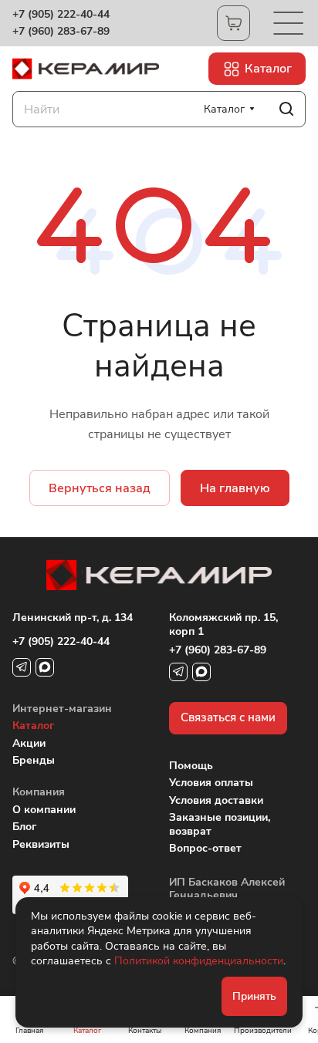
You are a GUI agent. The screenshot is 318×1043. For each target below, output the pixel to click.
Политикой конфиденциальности (198, 961)
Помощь (191, 765)
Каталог (33, 725)
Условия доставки (216, 800)
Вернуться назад (100, 488)
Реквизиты (40, 844)
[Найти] (286, 109)
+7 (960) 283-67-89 (61, 31)
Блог (24, 826)
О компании (44, 809)
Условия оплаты (211, 782)
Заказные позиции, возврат (219, 824)
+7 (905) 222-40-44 (61, 14)
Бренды (33, 760)
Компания (38, 792)
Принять (254, 996)
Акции (29, 743)
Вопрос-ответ (205, 848)
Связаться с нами (228, 717)
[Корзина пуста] (233, 23)
